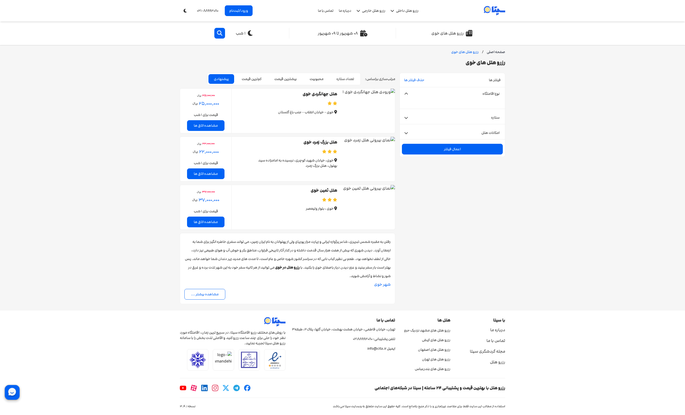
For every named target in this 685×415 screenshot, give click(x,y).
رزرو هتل (497, 362)
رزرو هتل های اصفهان (434, 349)
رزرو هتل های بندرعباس (432, 369)
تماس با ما (325, 10)
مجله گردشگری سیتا (487, 351)
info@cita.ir (376, 348)
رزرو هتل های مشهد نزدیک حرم (427, 330)
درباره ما (345, 10)
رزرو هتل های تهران (436, 359)
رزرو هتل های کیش (436, 340)
